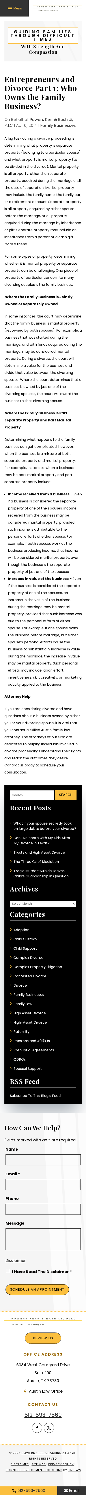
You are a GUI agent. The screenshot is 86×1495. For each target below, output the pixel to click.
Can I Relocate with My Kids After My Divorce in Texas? (42, 840)
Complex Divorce (28, 957)
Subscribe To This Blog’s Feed (35, 1095)
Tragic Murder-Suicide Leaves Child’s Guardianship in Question (41, 873)
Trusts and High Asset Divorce (39, 852)
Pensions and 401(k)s (31, 1040)
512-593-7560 (43, 1415)
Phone (12, 1198)
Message (15, 1223)
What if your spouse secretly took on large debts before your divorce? (44, 826)
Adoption (21, 929)
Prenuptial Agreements (33, 1050)
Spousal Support (27, 1068)
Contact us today (19, 765)
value (31, 365)
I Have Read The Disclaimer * (42, 1271)
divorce (43, 138)
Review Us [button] (43, 1338)
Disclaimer (16, 1260)
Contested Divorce (29, 976)
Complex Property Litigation (37, 966)
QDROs (19, 1059)
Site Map (39, 1464)
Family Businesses (58, 125)
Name (12, 1149)
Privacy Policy (61, 1464)
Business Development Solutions (34, 1470)
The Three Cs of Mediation (36, 861)
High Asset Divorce (29, 1013)
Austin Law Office (46, 1391)
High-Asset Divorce (30, 1022)
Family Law (22, 1003)
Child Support (25, 948)
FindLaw (74, 1470)
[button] (14, 8)
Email (13, 1174)
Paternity (21, 1031)
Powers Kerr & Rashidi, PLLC (45, 1453)
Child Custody (25, 939)
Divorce (20, 985)
